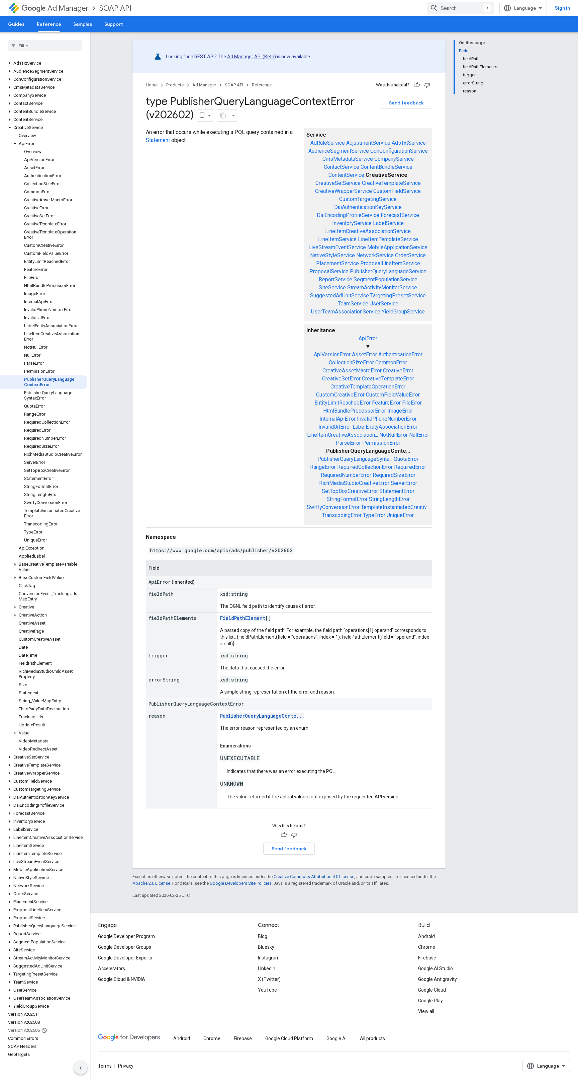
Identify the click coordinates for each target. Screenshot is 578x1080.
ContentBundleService (386, 167)
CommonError (391, 362)
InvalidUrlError (334, 427)
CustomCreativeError (340, 394)
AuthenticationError (400, 354)
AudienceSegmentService (338, 151)
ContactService (341, 167)
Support (113, 24)
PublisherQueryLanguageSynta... (354, 459)
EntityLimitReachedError (342, 403)
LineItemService (337, 239)
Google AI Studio (435, 968)
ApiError (368, 338)
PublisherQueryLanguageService (388, 271)
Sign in (562, 8)
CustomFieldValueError (393, 394)
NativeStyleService (332, 255)
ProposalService (329, 271)
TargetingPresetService (398, 295)
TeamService (353, 303)
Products (175, 84)
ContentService (346, 175)
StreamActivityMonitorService (382, 287)
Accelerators (111, 968)
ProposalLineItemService (390, 263)
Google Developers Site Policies (241, 883)
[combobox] (460, 8)
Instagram (269, 957)
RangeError (323, 467)
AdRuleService (327, 143)
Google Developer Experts (125, 957)
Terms (105, 1066)
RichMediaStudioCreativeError (354, 483)
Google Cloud (432, 990)
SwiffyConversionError (333, 507)
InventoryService (352, 223)
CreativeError (398, 370)
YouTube (267, 990)
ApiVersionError (332, 354)
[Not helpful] (427, 85)
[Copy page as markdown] (223, 115)
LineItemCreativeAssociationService (368, 231)
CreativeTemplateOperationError (367, 386)
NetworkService (375, 255)
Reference (49, 24)
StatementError (396, 491)
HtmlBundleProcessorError (354, 411)
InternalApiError (337, 419)
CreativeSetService (338, 183)
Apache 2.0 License (151, 883)
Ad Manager (68, 8)
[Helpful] (417, 85)
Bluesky (266, 947)
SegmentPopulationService (385, 279)
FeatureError (386, 403)
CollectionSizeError (351, 362)
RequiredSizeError (394, 475)
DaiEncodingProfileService (348, 215)
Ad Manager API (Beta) (251, 56)
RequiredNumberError (346, 475)
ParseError (348, 443)
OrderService (410, 255)
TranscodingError (342, 515)
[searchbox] (45, 45)
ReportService (335, 279)
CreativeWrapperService (343, 191)
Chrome (426, 947)
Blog (262, 936)
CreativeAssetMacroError (352, 370)
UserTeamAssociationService (345, 311)
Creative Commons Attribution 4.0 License (314, 876)
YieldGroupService (403, 311)
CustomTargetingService (368, 199)
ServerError (404, 483)
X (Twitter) (269, 979)
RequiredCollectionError (365, 467)
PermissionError (381, 443)
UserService (384, 303)
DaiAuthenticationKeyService (368, 207)
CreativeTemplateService (391, 183)
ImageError (400, 411)
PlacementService (337, 263)
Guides (16, 24)
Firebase (427, 957)
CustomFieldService (397, 191)
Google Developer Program (126, 936)
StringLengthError (389, 499)
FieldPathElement (242, 618)
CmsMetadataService (347, 159)
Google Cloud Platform (289, 1038)
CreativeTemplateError (388, 378)
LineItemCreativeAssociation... (342, 435)
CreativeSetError (341, 378)
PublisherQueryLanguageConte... (262, 716)
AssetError (364, 354)
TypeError (374, 515)
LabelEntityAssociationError (385, 427)
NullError (419, 435)
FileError (412, 403)
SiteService (332, 287)
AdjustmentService (368, 143)
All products (372, 1038)
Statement (158, 140)
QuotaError (406, 459)
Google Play (430, 1000)
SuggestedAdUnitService (339, 295)
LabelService (388, 223)
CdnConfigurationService (399, 151)
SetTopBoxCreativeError (350, 491)
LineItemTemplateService (388, 239)
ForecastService (400, 215)
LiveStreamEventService (337, 247)
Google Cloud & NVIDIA (121, 979)
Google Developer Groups (124, 947)
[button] (43, 63)
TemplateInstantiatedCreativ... (395, 507)
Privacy (125, 1066)
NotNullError (393, 435)
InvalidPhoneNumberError (387, 419)
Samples (82, 24)
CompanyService (394, 159)
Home (152, 84)
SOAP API (115, 8)
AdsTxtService (409, 143)
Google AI (336, 1038)
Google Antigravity (437, 979)
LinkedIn (266, 968)
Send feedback (406, 103)
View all (426, 1011)
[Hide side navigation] (80, 1068)
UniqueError (400, 515)
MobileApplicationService (397, 247)
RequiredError (410, 467)
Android (426, 936)
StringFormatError (347, 499)
